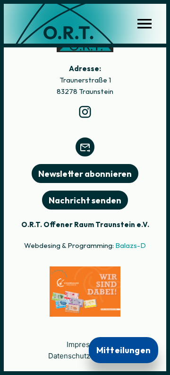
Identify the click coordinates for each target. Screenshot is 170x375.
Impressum (85, 344)
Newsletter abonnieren (85, 173)
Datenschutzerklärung (85, 355)
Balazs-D (130, 245)
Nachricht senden (85, 200)
